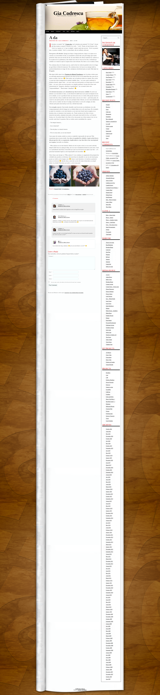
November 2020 (109, 436)
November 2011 (109, 563)
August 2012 (109, 554)
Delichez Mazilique (110, 380)
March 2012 (108, 559)
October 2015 (109, 496)
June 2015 (108, 503)
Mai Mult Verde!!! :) (110, 401)
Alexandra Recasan (110, 178)
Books (73, 31)
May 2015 (108, 506)
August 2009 (109, 624)
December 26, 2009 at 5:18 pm (64, 217)
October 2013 (109, 539)
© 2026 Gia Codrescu (80, 688)
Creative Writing (109, 75)
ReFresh (108, 257)
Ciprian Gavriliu (109, 284)
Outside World (57, 189)
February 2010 (109, 609)
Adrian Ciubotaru (110, 175)
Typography (108, 232)
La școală (108, 124)
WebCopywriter (109, 266)
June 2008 (108, 657)
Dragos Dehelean (110, 291)
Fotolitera (108, 394)
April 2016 (108, 484)
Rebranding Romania (110, 89)
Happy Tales (108, 359)
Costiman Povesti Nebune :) (112, 187)
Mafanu (107, 308)
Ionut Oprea (108, 303)
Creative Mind (109, 190)
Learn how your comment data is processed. (74, 292)
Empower (108, 384)
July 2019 (108, 450)
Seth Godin (108, 330)
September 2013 (109, 542)
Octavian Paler (109, 409)
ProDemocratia (109, 413)
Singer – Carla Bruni (110, 222)
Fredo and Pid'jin (109, 396)
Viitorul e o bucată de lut (111, 121)
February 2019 (109, 455)
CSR (107, 377)
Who (77, 31)
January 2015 (109, 511)
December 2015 (109, 494)
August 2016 (109, 474)
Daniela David (109, 192)
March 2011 (108, 578)
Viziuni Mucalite (109, 364)
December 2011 (109, 561)
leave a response (78, 194)
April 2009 (108, 633)
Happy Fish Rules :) (110, 399)
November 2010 (109, 587)
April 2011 (108, 575)
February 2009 (109, 638)
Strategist (108, 261)
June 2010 (108, 599)
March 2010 (108, 607)
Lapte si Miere (109, 202)
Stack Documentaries (110, 227)
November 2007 (109, 674)
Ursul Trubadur (109, 421)
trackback (84, 194)
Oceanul (108, 104)
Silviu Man (108, 204)
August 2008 (109, 652)
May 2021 (108, 434)
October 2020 (109, 438)
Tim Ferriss (108, 337)
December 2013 (109, 535)
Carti (107, 375)
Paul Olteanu (109, 320)
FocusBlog (108, 389)
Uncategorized (109, 96)
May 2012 (108, 556)
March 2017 (108, 465)
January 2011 (109, 583)
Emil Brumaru (109, 197)
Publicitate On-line (110, 325)
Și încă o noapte (109, 126)
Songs (107, 94)
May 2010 (108, 602)
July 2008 (108, 655)
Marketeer (108, 404)
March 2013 (108, 544)
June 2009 (108, 628)
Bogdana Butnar (109, 247)
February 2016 (109, 489)
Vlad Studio (108, 234)
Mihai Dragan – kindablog (112, 310)
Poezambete (108, 87)
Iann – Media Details (110, 298)
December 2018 (109, 460)
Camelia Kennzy (109, 185)
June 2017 (108, 462)
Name (50, 272)
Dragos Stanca (109, 294)
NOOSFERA (109, 151)
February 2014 (109, 530)
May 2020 (108, 443)
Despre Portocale (109, 382)
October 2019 (109, 446)
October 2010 (109, 590)
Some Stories (109, 91)
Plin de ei (108, 107)
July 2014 (108, 523)
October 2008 (109, 648)
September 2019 (109, 448)
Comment (51, 256)
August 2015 (109, 501)
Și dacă (107, 128)
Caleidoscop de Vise (110, 183)
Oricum (107, 411)
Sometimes (108, 116)
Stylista (107, 229)
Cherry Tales (108, 355)
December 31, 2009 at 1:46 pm (64, 242)
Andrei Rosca (109, 277)
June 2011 (108, 571)
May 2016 (108, 482)
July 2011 (108, 568)
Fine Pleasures (109, 77)
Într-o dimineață (109, 119)
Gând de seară (109, 133)
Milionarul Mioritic (110, 406)
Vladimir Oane (109, 344)
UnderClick (108, 264)
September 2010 (109, 592)
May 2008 (108, 660)
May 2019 (108, 453)
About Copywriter (110, 242)
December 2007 (109, 672)
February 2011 (109, 580)
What (52, 31)
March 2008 (108, 664)
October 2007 (109, 676)
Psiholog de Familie (110, 362)
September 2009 (109, 621)
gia (58, 241)
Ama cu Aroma (109, 180)
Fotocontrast (108, 357)
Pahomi (107, 318)
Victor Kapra (109, 342)
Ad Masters (108, 352)
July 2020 (108, 441)
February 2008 (109, 667)
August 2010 (109, 595)
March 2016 (108, 486)
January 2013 (109, 547)
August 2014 (109, 520)
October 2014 (109, 515)
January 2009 (109, 640)
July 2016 (108, 477)
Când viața (108, 112)
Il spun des (69, 44)
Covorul (108, 136)
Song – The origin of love (111, 224)
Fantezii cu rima (109, 387)
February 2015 (109, 508)
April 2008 (108, 662)
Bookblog (108, 372)
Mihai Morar (109, 313)
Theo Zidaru (108, 207)
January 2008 (109, 669)
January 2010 (109, 612)
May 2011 (108, 573)
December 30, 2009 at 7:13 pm (64, 229)
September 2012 (109, 551)
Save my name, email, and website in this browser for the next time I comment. (66, 282)
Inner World (108, 79)
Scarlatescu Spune (110, 327)
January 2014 (109, 532)
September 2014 (109, 518)
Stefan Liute (108, 332)
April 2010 (108, 604)
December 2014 (109, 513)
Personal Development (111, 323)
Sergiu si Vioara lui (110, 416)
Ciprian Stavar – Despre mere (112, 286)
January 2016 (109, 491)
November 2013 (109, 537)
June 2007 (108, 679)
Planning (108, 254)
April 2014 (108, 527)
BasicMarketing (109, 245)
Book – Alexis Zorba (110, 215)
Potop (107, 109)
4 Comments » (65, 189)
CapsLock (108, 249)
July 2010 (108, 597)
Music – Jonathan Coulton (112, 220)
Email (50, 275)
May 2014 (108, 525)
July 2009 (108, 626)
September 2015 (109, 498)
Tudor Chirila (109, 339)
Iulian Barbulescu (110, 306)
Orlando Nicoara (109, 315)
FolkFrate (108, 392)
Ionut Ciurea (108, 301)
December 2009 (109, 614)
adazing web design (82, 689)
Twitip (107, 418)
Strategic (108, 259)
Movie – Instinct (109, 217)
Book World (108, 72)
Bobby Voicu (109, 279)
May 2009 (108, 631)
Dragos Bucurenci (110, 289)
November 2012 (109, 549)
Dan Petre (108, 252)
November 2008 (109, 645)
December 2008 (109, 643)
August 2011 (109, 566)
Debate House (109, 195)
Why (68, 31)
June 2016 (108, 479)
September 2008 (109, 650)
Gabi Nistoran (109, 296)
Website (50, 278)
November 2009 (109, 616)
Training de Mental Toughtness (74, 74)
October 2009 (109, 619)
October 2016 (109, 470)
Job (64, 31)
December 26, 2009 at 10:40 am (64, 206)
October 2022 (109, 429)
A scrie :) (108, 274)
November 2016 (109, 467)
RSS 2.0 (69, 194)
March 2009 (108, 636)
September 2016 (109, 472)
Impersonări (108, 131)
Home (47, 31)
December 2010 (109, 585)
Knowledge (108, 82)
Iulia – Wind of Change (111, 199)
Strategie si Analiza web (111, 335)
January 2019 (109, 458)
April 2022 (108, 431)
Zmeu (107, 138)
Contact (58, 31)
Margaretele (108, 114)
